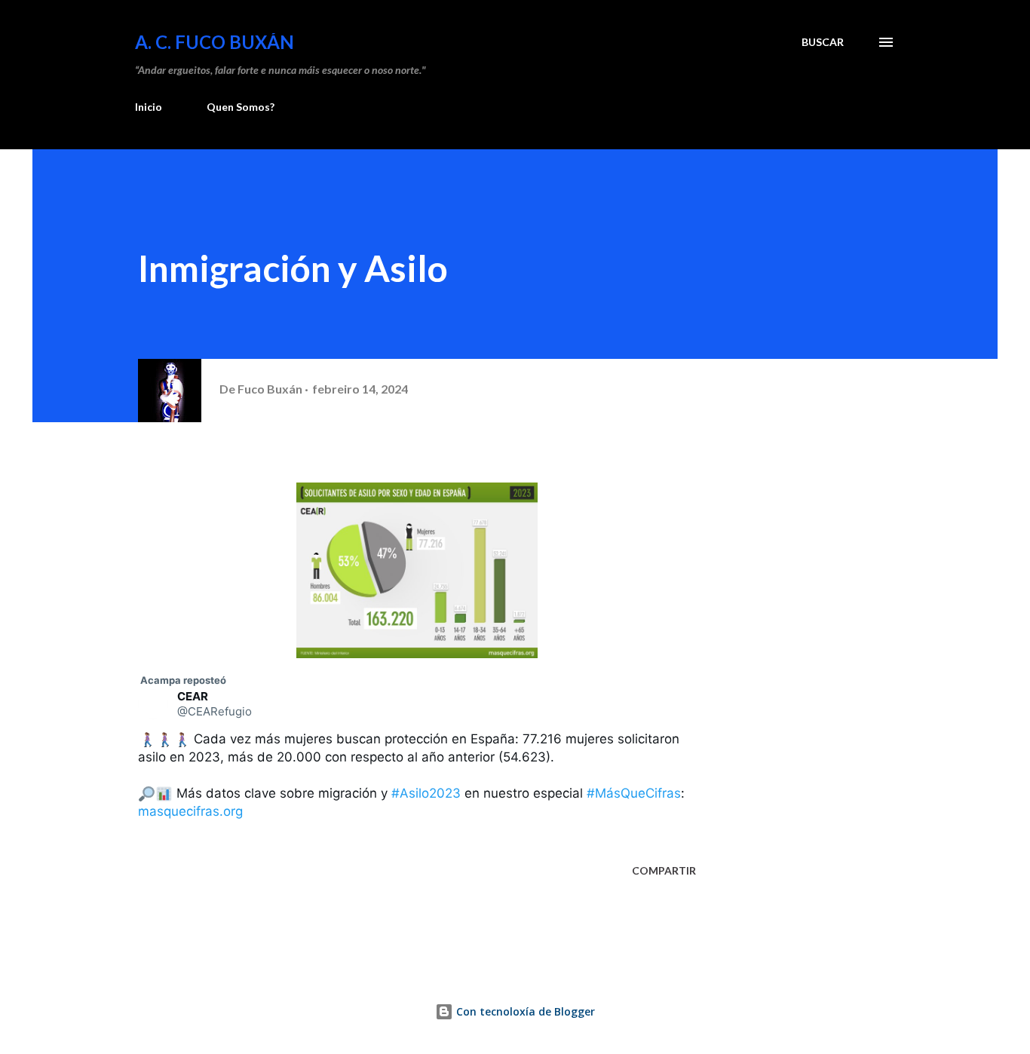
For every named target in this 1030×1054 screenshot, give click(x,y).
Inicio (148, 106)
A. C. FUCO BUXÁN (214, 42)
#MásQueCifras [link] (634, 793)
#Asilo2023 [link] (426, 793)
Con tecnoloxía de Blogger (524, 1011)
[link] (182, 680)
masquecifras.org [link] (190, 811)
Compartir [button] (664, 870)
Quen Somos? (240, 106)
